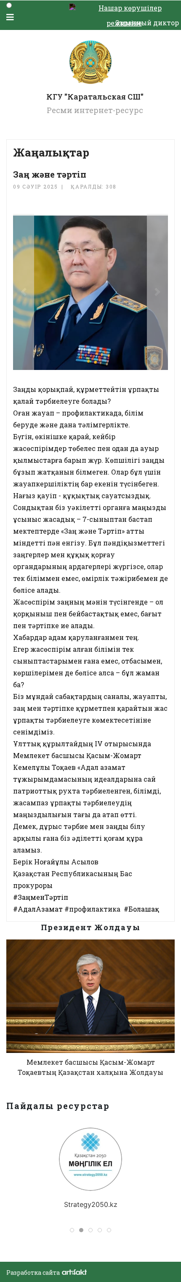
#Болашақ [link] (141, 908)
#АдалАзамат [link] (38, 908)
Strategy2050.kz (90, 1204)
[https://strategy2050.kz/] (90, 1159)
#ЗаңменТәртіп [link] (40, 897)
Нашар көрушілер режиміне (130, 9)
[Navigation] (10, 17)
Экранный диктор (147, 22)
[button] (23, 292)
